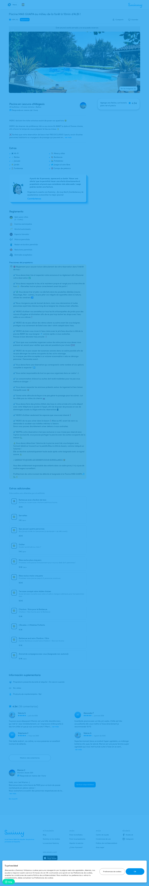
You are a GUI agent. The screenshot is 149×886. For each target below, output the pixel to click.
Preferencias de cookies (112, 871)
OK (135, 871)
